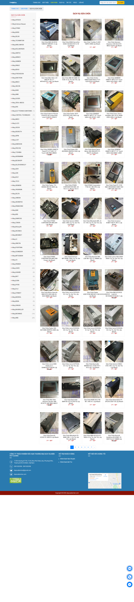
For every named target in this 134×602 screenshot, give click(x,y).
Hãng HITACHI (23, 20)
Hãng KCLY (23, 177)
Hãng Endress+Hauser (23, 24)
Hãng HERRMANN (23, 156)
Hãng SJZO (23, 123)
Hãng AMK (23, 94)
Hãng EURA (23, 280)
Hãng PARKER (23, 264)
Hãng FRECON (23, 148)
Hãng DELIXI (23, 36)
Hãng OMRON (23, 198)
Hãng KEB (23, 214)
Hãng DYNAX (23, 28)
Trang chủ (36, 2)
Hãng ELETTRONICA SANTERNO (23, 111)
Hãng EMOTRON (23, 78)
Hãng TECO (23, 181)
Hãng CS (23, 260)
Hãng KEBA (23, 301)
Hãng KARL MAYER (23, 45)
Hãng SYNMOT (23, 293)
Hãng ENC (23, 107)
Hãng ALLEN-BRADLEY (23, 164)
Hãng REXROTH (23, 131)
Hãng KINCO (23, 82)
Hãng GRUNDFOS (23, 202)
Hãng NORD (23, 32)
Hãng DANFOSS (23, 218)
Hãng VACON (23, 86)
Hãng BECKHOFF (23, 160)
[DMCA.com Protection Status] (15, 480)
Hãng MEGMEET (23, 235)
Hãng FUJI (23, 289)
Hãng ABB (23, 318)
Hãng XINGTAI (23, 243)
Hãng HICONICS (23, 231)
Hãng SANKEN (23, 61)
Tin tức (68, 2)
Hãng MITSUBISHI (23, 256)
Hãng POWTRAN (23, 247)
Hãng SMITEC (23, 53)
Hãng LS (23, 239)
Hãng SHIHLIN (23, 305)
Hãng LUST (23, 140)
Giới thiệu (45, 2)
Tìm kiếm (121, 2)
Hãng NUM (23, 90)
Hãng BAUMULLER (23, 309)
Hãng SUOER (23, 98)
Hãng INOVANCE (23, 313)
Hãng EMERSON (23, 144)
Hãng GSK (23, 173)
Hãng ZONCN (23, 222)
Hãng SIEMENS (23, 185)
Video (75, 2)
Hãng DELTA (23, 193)
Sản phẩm (54, 2)
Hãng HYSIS (23, 284)
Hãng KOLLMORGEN (23, 49)
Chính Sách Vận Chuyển (67, 459)
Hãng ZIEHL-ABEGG (23, 102)
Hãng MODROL (23, 297)
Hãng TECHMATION (23, 40)
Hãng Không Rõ (23, 227)
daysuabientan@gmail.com (22, 470)
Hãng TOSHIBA (23, 152)
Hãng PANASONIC (23, 206)
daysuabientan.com (20, 474)
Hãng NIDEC (23, 119)
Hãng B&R (23, 210)
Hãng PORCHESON (23, 73)
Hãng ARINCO (23, 57)
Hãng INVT (23, 276)
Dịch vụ (61, 2)
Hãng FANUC (23, 65)
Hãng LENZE (23, 268)
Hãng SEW (23, 169)
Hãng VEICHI (23, 127)
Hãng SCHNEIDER (23, 251)
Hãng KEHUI (23, 69)
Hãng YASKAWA (23, 189)
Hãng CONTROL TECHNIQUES (23, 115)
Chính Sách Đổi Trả (66, 462)
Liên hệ (81, 2)
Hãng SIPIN (23, 136)
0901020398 (18, 466)
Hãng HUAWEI (23, 272)
